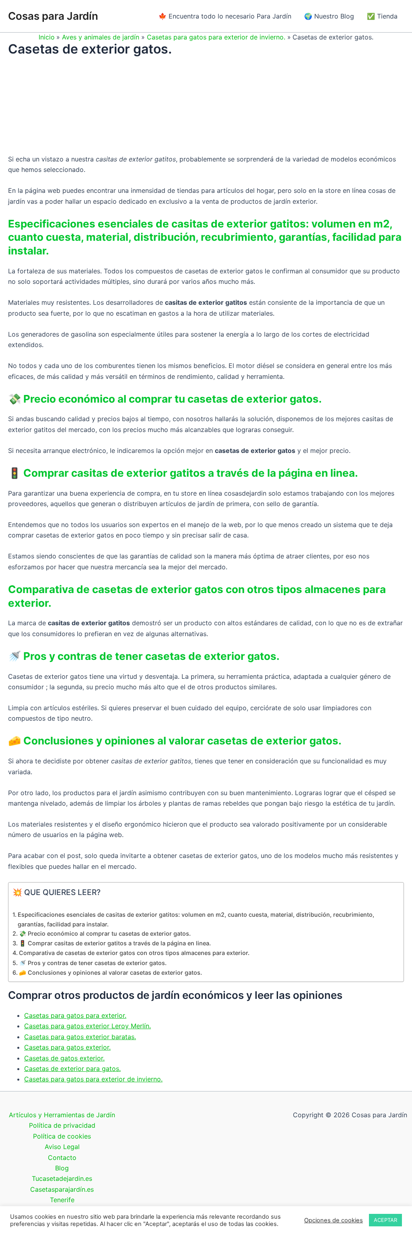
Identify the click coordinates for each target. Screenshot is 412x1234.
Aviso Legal (62, 1147)
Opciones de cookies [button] (333, 1220)
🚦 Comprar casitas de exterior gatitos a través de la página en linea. (115, 943)
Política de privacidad (62, 1125)
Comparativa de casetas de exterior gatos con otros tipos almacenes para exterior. (135, 952)
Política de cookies (62, 1136)
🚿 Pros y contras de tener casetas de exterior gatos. (93, 962)
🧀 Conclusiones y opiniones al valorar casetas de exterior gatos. (110, 972)
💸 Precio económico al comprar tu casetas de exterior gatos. (105, 933)
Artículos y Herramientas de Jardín (62, 1115)
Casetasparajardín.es (62, 1189)
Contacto (62, 1157)
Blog (62, 1168)
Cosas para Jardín (53, 16)
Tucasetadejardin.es (62, 1178)
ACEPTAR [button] (385, 1220)
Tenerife (62, 1200)
